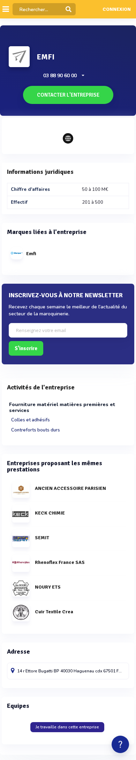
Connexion (117, 9)
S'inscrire (26, 348)
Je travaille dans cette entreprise (67, 727)
